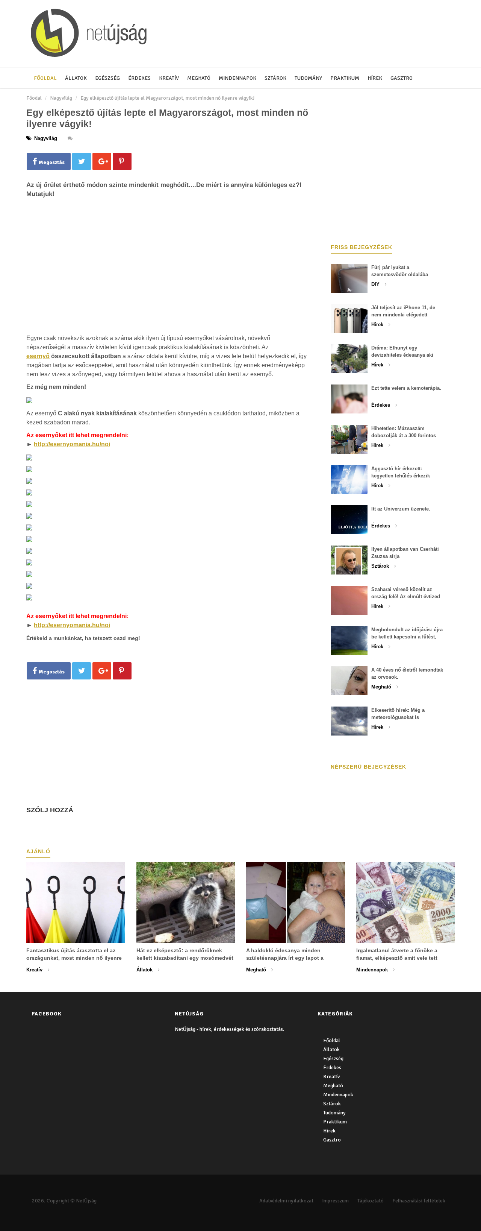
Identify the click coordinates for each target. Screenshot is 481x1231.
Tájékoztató (370, 1201)
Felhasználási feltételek (418, 1201)
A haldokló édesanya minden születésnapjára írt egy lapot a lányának (285, 957)
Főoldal (45, 78)
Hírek (375, 78)
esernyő (38, 356)
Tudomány (308, 78)
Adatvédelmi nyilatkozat (286, 1201)
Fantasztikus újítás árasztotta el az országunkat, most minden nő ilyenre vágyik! (74, 957)
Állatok (76, 78)
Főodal (34, 98)
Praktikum (344, 78)
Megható (198, 78)
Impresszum (335, 1201)
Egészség (107, 78)
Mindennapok (237, 78)
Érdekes (139, 78)
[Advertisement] (167, 278)
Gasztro (401, 78)
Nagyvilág (61, 98)
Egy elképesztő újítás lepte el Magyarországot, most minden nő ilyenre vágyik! (167, 98)
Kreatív (169, 78)
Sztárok (275, 78)
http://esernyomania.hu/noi (72, 444)
